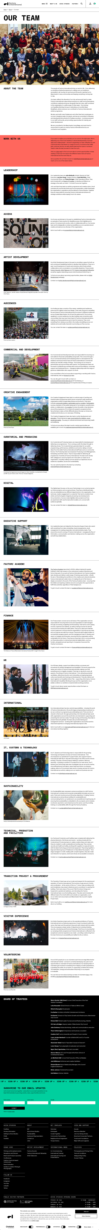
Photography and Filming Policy (83, 1151)
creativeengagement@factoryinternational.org (79, 427)
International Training (57, 1153)
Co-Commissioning (56, 1151)
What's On (53, 4)
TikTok (6, 1188)
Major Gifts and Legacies (81, 1141)
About (10, 9)
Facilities (6, 1129)
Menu (44, 4)
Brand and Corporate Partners (83, 1136)
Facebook (7, 1179)
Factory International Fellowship (84, 270)
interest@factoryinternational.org (61, 467)
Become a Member (79, 1131)
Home (5, 9)
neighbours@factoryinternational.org (76, 902)
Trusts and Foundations (81, 1138)
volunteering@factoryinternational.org (67, 976)
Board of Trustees (68, 181)
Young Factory (55, 1141)
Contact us (30, 1138)
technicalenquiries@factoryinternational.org (72, 857)
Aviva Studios (64, 4)
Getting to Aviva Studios (11, 1134)
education (54, 418)
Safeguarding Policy (80, 1156)
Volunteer (53, 1129)
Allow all (86, 1211)
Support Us (67, 375)
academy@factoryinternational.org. (82, 588)
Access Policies (78, 1158)
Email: (52, 1100)
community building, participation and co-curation (71, 403)
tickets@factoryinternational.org (69, 938)
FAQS (5, 1136)
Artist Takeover (65, 270)
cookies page (35, 1220)
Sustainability (31, 1134)
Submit (14, 1108)
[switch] (48, 1227)
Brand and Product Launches (12, 1156)
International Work (59, 1147)
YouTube (6, 1183)
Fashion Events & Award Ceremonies (11, 1161)
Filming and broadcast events (12, 1151)
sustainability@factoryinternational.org (71, 808)
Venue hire (8, 1147)
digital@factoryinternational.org (77, 505)
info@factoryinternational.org (83, 159)
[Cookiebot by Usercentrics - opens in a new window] (10, 1227)
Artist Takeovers (32, 1156)
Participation (90, 403)
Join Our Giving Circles (81, 1134)
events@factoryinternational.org (60, 383)
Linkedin (6, 1186)
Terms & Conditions (80, 1153)
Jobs (57, 151)
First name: (7, 1100)
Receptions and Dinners (11, 1153)
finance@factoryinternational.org (82, 647)
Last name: (30, 1100)
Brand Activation (9, 1164)
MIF (28, 1129)
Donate (76, 1129)
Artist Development (35, 1147)
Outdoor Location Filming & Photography (12, 1167)
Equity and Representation (35, 1136)
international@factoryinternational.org (76, 727)
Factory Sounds (55, 270)
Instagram (7, 1181)
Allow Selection (86, 1216)
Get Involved (56, 1125)
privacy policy (11, 1111)
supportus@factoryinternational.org (61, 381)
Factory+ (75, 4)
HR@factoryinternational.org (59, 688)
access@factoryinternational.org (74, 230)
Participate (54, 1131)
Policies (78, 1147)
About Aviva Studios (33, 1131)
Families (6, 1138)
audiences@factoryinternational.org (79, 327)
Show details (87, 1227)
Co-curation (68, 407)
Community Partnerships (58, 1136)
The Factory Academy (57, 569)
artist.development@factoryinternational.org (72, 280)
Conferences (7, 1158)
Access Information (9, 1131)
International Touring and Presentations (58, 1156)
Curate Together (55, 1134)
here (87, 975)
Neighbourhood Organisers (59, 1138)
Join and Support (81, 1125)
